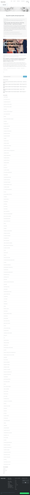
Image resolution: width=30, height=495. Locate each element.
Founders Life (6, 238)
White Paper (6, 437)
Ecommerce (6, 201)
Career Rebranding (7, 155)
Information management (8, 272)
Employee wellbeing (16, 55)
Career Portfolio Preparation (9, 150)
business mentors (7, 126)
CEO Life (5, 165)
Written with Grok (7, 464)
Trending (5, 425)
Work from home (7, 454)
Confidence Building (7, 177)
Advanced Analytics (6, 55)
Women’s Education (7, 452)
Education (5, 206)
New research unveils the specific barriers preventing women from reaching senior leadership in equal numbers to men (14, 60)
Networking (6, 318)
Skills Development (7, 386)
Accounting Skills (7, 99)
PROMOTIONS (5, 470)
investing (5, 279)
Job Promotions (6, 286)
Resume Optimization (7, 374)
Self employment (7, 381)
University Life (6, 435)
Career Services (6, 160)
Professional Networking (8, 347)
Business (5, 121)
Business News (6, 128)
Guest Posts (24, 55)
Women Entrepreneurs (8, 442)
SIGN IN (4, 471)
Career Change (6, 143)
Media (5, 306)
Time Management (7, 420)
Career (9, 55)
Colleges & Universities (8, 172)
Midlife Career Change (8, 313)
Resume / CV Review (7, 369)
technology (6, 418)
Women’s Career (20, 20)
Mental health (6, 308)
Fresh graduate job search (8, 245)
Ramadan (5, 357)
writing (5, 459)
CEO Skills (5, 167)
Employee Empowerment (8, 213)
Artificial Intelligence (6, 32)
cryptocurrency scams (8, 184)
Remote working (7, 362)
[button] (4, 5)
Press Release (6, 340)
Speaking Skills (6, 398)
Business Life (6, 123)
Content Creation (7, 179)
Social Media (6, 391)
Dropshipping (6, 199)
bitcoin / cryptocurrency (8, 111)
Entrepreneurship (7, 218)
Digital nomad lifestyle (8, 194)
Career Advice (6, 140)
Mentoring (6, 311)
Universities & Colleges (8, 432)
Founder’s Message (7, 235)
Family (5, 223)
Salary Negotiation (7, 379)
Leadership (7, 20)
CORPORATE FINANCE (7, 182)
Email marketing (6, 211)
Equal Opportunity (20, 55)
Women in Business (11, 20)
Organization (7, 56)
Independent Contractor (8, 267)
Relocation (6, 359)
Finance (5, 228)
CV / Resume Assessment (8, 189)
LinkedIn (5, 301)
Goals (5, 250)
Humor (5, 262)
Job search (6, 289)
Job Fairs (5, 284)
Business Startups (7, 133)
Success (5, 413)
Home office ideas (7, 257)
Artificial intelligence (8, 106)
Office (5, 325)
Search (25, 76)
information (6, 269)
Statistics (18, 56)
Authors (5, 109)
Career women (11, 55)
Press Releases (6, 342)
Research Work (14, 56)
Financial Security (7, 233)
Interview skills (6, 274)
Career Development (7, 145)
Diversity (5, 196)
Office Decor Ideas (7, 328)
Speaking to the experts (8, 401)
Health (5, 255)
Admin (5, 21)
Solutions (5, 396)
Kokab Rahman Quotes (7, 291)
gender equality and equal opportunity (14, 32)
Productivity (6, 345)
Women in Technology (16, 20)
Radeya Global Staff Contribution (9, 352)
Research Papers (11, 56)
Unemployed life (7, 430)
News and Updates (7, 323)
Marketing (5, 303)
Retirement (6, 376)
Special (5, 403)
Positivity (5, 335)
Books (5, 116)
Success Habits (6, 415)
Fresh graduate (6, 240)
